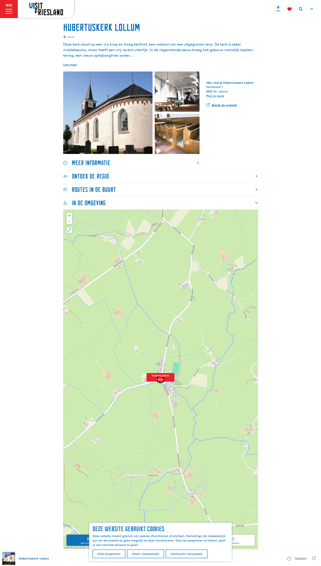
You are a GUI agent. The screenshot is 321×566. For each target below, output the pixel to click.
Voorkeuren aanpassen (187, 554)
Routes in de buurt (94, 189)
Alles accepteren (109, 554)
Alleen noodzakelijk (145, 554)
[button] (160, 379)
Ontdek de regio (90, 176)
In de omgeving (89, 202)
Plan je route (215, 96)
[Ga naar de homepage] (46, 9)
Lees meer (70, 64)
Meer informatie (91, 162)
